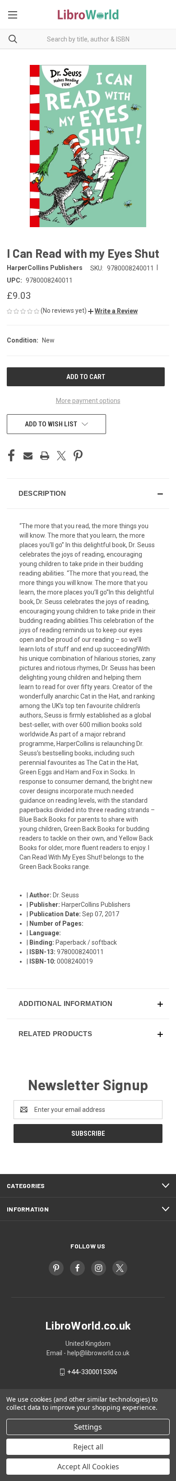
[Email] (27, 455)
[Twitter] (61, 455)
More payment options (88, 400)
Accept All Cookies (88, 1467)
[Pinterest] (78, 455)
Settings (88, 1427)
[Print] (44, 455)
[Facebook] (11, 455)
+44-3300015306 (92, 1372)
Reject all (88, 1447)
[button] (113, 311)
